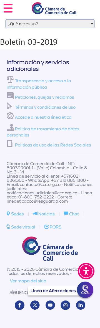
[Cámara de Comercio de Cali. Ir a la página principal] (54, 10)
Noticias (46, 214)
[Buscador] (87, 4)
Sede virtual (22, 227)
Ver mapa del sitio (28, 281)
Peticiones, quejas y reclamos (44, 97)
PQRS (55, 227)
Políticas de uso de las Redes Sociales (53, 145)
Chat (73, 214)
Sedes (17, 214)
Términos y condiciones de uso (45, 107)
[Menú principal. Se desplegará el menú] (8, 8)
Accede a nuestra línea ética (43, 117)
